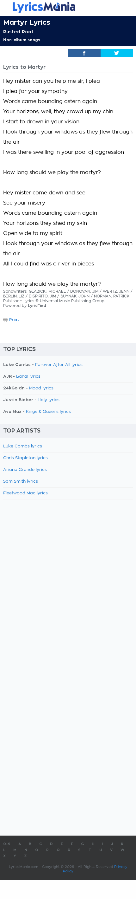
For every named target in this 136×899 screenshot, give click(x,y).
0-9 (6, 844)
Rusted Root (18, 31)
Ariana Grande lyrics (25, 470)
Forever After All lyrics (59, 365)
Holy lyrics (48, 400)
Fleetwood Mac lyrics (25, 493)
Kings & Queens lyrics (48, 412)
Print (14, 320)
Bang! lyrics (28, 377)
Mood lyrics (41, 388)
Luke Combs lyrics (22, 446)
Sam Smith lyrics (20, 481)
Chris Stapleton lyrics (25, 458)
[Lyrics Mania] (68, 7)
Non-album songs (21, 40)
